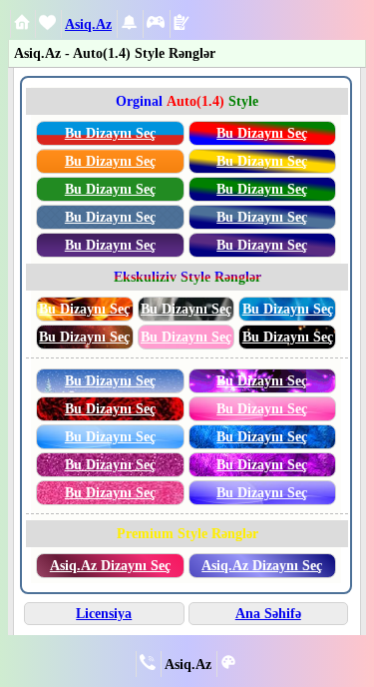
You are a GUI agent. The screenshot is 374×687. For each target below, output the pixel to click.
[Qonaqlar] (156, 26)
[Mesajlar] (47, 26)
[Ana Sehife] (22, 25)
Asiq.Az (88, 24)
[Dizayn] (228, 665)
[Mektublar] (129, 26)
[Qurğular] (181, 25)
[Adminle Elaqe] (148, 665)
